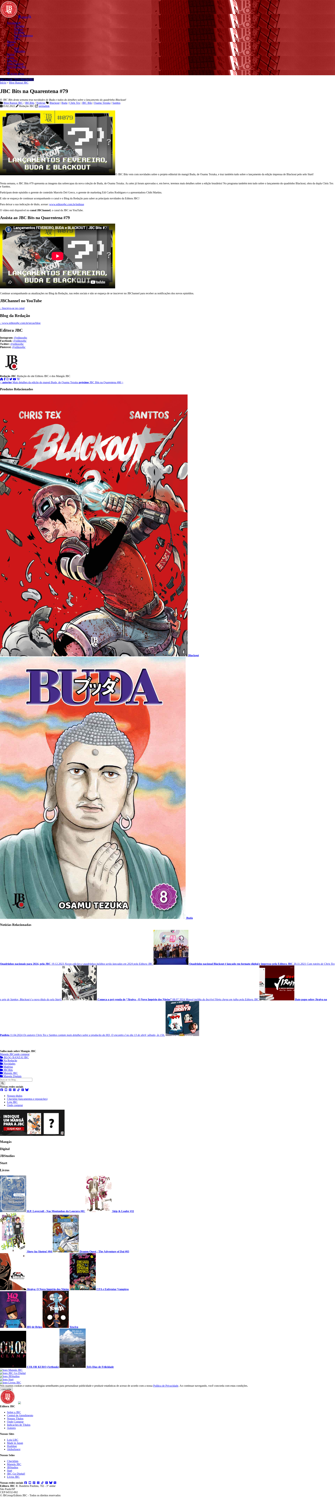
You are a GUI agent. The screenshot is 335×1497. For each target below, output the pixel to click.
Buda (64, 102)
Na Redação (10, 1060)
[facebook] (5, 379)
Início (3, 82)
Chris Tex (74, 102)
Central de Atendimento (20, 1415)
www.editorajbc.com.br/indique (66, 204)
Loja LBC (12, 1439)
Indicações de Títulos (18, 1424)
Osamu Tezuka (102, 102)
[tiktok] (18, 1089)
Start (9, 1470)
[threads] (22, 1089)
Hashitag (12, 1446)
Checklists (12, 1461)
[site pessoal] (1, 379)
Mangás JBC (7, 1054)
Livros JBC (13, 1476)
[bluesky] (27, 1089)
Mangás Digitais (12, 1076)
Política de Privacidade (165, 1385)
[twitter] (10, 379)
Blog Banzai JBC (18, 82)
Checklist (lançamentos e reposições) (27, 1098)
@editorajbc (20, 337)
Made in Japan (15, 1442)
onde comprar (21, 1054)
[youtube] (14, 379)
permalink (44, 106)
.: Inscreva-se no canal (12, 308)
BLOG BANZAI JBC (16, 1057)
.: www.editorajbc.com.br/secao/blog (20, 323)
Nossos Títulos (15, 1418)
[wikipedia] (18, 379)
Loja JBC (12, 1102)
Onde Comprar (15, 1421)
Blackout (54, 102)
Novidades (9, 1063)
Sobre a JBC (14, 1412)
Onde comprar (15, 1105)
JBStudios (12, 1467)
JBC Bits (87, 102)
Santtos (116, 102)
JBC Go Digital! (16, 1473)
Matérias (8, 1066)
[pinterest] (10, 1089)
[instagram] (7, 379)
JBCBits (29, 102)
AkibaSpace (13, 1449)
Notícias (40, 102)
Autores (11, 1427)
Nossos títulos (14, 1095)
